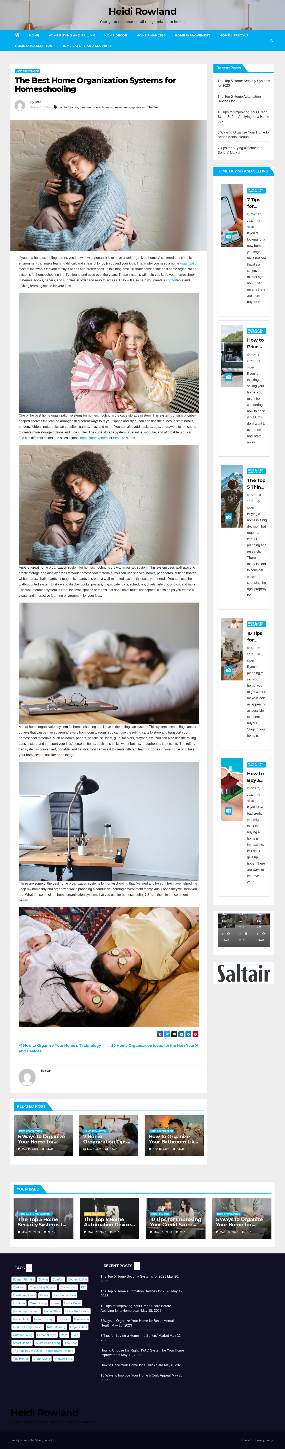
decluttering (68, 1287)
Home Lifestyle (234, 35)
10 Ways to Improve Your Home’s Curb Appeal (136, 1375)
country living (77, 1279)
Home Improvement (193, 35)
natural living (56, 1327)
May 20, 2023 (31, 1232)
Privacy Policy (264, 1440)
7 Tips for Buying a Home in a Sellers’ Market (135, 1335)
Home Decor (115, 35)
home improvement (115, 107)
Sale (75, 1335)
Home (34, 35)
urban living (41, 1358)
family (74, 107)
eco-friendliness (24, 1295)
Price (64, 1335)
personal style (46, 1335)
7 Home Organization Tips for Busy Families (104, 1141)
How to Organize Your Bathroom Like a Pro (173, 1141)
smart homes (22, 1342)
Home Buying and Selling (71, 35)
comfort (64, 107)
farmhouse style (64, 1295)
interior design (44, 1319)
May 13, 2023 (229, 1232)
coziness (19, 1287)
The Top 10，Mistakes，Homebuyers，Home (43, 1350)
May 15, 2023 (163, 1232)
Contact (246, 1440)
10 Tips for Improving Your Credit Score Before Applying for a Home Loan (243, 116)
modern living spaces (27, 1327)
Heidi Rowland (142, 11)
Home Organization (33, 46)
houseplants (21, 1319)
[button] (271, 40)
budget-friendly (23, 1279)
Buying (43, 1279)
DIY (83, 1287)
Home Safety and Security (87, 46)
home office (52, 1311)
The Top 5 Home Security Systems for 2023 (43, 1224)
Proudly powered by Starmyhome (30, 1440)
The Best (153, 107)
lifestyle (63, 1319)
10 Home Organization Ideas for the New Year (153, 1045)
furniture (85, 107)
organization (137, 107)
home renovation (77, 1311)
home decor (72, 1303)
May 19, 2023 (97, 1232)
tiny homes (21, 1358)
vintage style (63, 1358)
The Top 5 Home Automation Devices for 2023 (109, 1224)
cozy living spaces (43, 1287)
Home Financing (151, 35)
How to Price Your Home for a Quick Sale (132, 1365)
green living (38, 1303)
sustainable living (48, 1342)
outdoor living (22, 1335)
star (38, 102)
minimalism (81, 1319)
